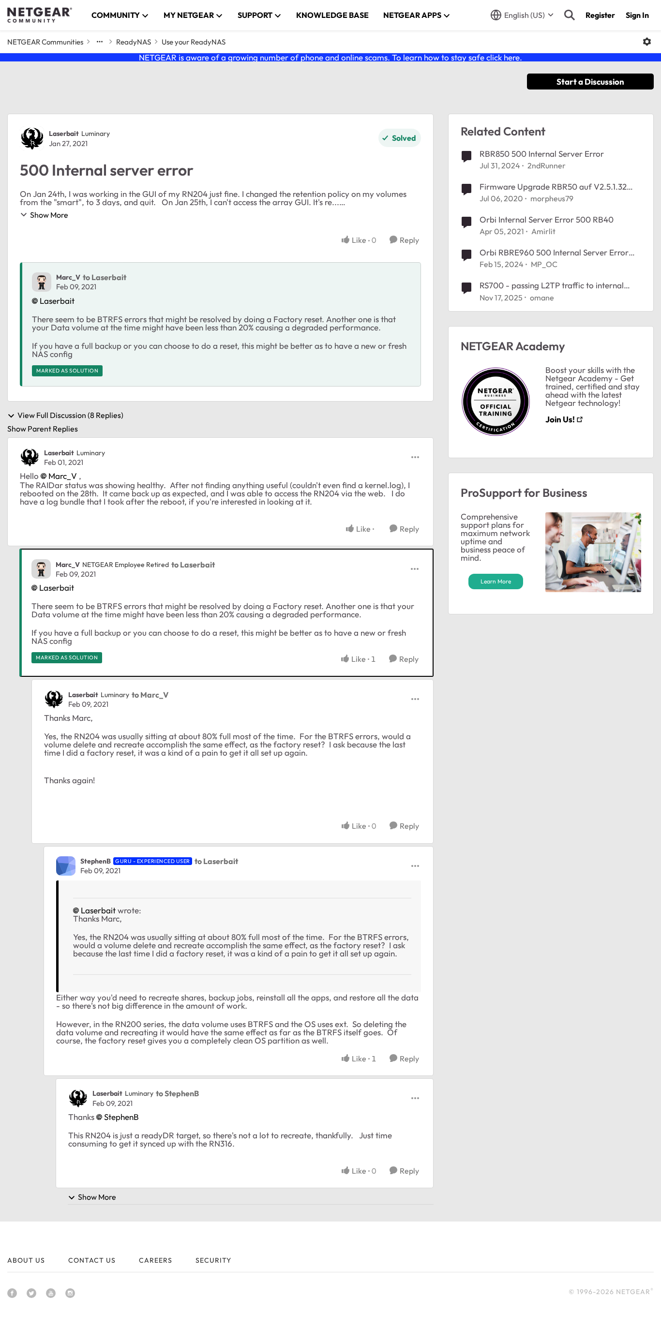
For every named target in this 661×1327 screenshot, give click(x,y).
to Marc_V (150, 695)
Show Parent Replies (42, 428)
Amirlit (543, 231)
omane (542, 297)
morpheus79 (551, 198)
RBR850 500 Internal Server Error (542, 154)
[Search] (569, 15)
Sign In (637, 15)
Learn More (496, 581)
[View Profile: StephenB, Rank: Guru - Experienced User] (65, 866)
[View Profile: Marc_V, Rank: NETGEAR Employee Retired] (41, 569)
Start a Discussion (590, 81)
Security (213, 1260)
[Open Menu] (647, 41)
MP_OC (544, 264)
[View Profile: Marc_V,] (41, 282)
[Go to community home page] (39, 15)
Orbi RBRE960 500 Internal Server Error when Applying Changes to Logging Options (560, 252)
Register (600, 15)
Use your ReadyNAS (193, 41)
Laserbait (64, 133)
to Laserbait (104, 277)
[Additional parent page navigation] (99, 41)
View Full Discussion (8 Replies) (70, 415)
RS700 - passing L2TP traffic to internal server (552, 285)
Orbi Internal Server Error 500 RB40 (547, 219)
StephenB (95, 861)
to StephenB (177, 1093)
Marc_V (68, 277)
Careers (155, 1260)
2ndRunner (546, 165)
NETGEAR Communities (45, 41)
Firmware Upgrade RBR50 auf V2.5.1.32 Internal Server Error (553, 186)
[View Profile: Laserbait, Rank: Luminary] (32, 138)
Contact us (92, 1260)
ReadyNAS (133, 41)
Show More (49, 215)
